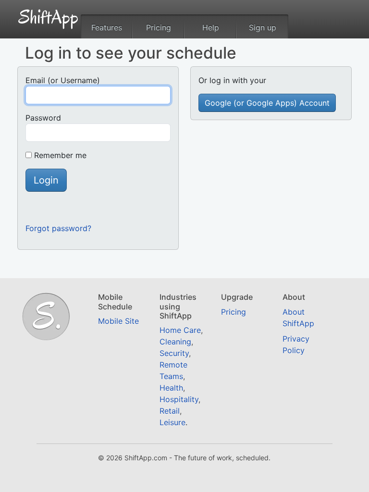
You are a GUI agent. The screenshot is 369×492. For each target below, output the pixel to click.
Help (210, 27)
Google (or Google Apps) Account (267, 103)
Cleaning (175, 341)
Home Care (180, 330)
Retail (170, 411)
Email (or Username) (62, 80)
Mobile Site (118, 321)
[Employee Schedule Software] (48, 15)
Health (171, 388)
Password (43, 118)
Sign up (262, 27)
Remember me (60, 155)
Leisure (172, 422)
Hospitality (179, 399)
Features (106, 27)
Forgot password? (58, 228)
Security (174, 353)
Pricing (158, 27)
